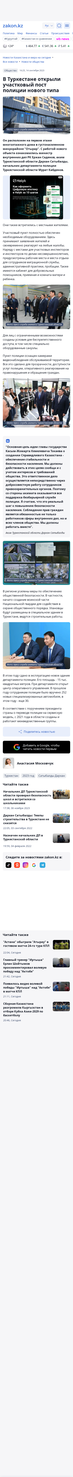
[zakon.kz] (13, 25)
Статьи (44, 33)
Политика (9, 33)
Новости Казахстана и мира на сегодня (27, 57)
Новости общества (32, 61)
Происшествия (60, 33)
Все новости (10, 61)
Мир (20, 33)
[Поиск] (59, 25)
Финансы (31, 33)
